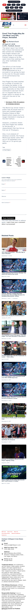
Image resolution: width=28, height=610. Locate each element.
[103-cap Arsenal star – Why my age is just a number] (14, 245)
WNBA (23, 4)
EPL (21, 7)
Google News (8, 560)
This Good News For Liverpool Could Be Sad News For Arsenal (14, 439)
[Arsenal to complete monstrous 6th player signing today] (14, 451)
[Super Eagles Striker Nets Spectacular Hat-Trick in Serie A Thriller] (14, 472)
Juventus (5, 68)
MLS (16, 7)
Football (11, 46)
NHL (18, 4)
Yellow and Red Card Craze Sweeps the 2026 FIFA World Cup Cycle (14, 273)
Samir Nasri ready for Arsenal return (13, 315)
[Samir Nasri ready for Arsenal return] (14, 308)
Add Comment (6, 202)
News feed (9, 531)
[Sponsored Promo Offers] (8, 16)
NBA (4, 4)
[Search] (13, 25)
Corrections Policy (6, 533)
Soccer (17, 46)
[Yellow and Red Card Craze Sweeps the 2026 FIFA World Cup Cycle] (14, 265)
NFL (9, 4)
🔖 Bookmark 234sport (14, 1)
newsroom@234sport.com (12, 545)
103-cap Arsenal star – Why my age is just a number (13, 253)
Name (4, 190)
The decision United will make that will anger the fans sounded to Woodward (14, 335)
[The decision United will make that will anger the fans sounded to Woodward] (14, 327)
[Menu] (25, 25)
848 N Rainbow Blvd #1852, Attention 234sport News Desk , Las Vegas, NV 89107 (14, 554)
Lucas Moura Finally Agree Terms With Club (13, 418)
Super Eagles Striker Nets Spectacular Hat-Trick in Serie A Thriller (13, 480)
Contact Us (4, 535)
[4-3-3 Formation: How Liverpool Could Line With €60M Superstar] (14, 369)
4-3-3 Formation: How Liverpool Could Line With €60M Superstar (13, 377)
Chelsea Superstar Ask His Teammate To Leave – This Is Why (14, 356)
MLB (14, 4)
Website (4, 196)
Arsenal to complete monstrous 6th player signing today (13, 459)
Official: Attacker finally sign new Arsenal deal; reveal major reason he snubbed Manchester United (13, 295)
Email (4, 184)
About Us (16, 531)
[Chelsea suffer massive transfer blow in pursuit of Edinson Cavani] (14, 389)
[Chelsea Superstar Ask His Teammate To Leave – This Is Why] (14, 348)
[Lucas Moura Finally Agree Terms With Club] (14, 410)
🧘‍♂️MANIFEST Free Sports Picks (14, 10)
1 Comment (15, 298)
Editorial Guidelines (16, 533)
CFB (7, 7)
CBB (12, 7)
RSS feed (4, 531)
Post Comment (8, 218)
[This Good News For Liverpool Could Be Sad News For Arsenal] (14, 431)
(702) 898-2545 (9, 549)
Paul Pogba (6, 149)
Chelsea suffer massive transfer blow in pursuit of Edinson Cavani (14, 397)
